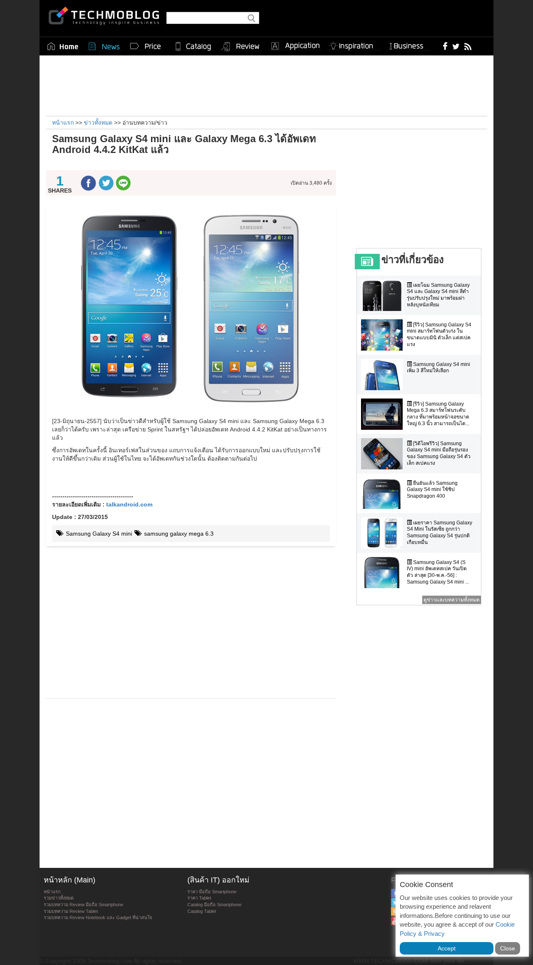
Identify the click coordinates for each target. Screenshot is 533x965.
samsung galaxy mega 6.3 (178, 533)
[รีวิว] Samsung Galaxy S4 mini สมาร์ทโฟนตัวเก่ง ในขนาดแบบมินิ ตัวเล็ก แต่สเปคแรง (439, 334)
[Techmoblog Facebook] (445, 46)
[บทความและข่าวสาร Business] (409, 44)
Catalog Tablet (201, 911)
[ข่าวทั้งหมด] (104, 46)
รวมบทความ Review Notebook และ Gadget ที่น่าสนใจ (98, 917)
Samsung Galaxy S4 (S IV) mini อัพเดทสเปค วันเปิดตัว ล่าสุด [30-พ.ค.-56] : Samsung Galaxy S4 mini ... (438, 572)
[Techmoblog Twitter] (455, 46)
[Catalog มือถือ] (193, 46)
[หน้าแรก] (63, 46)
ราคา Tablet (199, 897)
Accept (447, 948)
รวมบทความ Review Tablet (71, 911)
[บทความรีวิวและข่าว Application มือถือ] (294, 46)
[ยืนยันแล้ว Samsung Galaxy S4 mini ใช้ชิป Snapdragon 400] (384, 493)
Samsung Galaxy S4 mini (98, 533)
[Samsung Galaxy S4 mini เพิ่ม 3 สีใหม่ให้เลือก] (384, 374)
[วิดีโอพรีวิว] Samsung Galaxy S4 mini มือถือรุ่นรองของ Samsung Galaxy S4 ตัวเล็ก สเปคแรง (439, 453)
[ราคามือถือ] (145, 46)
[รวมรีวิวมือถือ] (240, 46)
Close (507, 948)
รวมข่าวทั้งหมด (59, 897)
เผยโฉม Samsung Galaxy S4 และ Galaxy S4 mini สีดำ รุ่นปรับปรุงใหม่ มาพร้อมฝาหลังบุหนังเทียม (438, 295)
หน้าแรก (52, 891)
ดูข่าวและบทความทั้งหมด (451, 600)
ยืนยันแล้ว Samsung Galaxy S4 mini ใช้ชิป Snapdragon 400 (432, 489)
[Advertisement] (266, 84)
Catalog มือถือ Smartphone (214, 904)
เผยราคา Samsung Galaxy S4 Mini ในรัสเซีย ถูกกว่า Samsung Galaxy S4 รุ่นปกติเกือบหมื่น (439, 532)
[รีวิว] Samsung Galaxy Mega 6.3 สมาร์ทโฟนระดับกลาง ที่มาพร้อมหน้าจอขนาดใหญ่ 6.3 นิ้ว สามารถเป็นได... (438, 413)
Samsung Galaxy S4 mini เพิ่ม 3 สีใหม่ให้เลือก (438, 367)
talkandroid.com (129, 504)
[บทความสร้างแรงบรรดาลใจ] (354, 44)
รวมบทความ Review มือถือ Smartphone (83, 904)
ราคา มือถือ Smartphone (212, 891)
